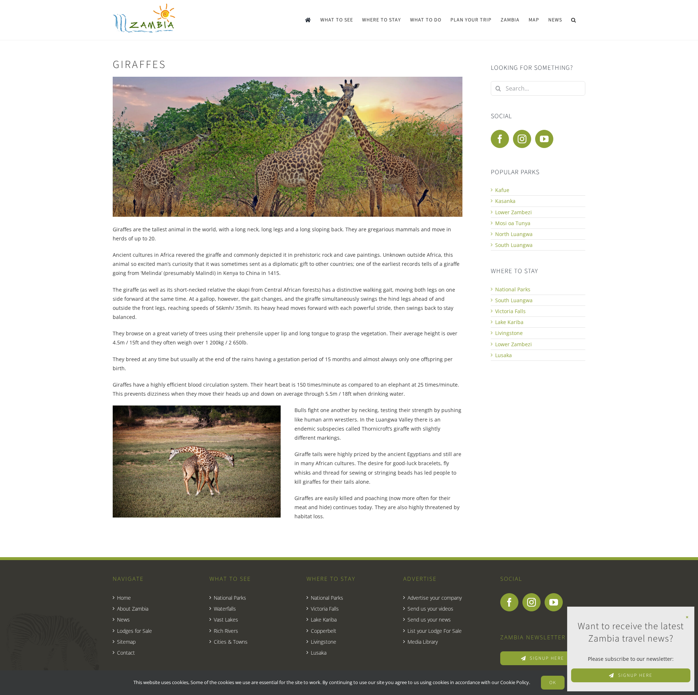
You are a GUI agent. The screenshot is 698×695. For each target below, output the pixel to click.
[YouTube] (544, 139)
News (123, 619)
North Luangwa (514, 234)
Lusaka (503, 355)
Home (124, 597)
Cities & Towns (231, 641)
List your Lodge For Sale (435, 630)
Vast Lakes (226, 619)
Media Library (423, 641)
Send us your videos (430, 608)
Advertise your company (435, 597)
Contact (126, 652)
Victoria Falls (510, 311)
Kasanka (505, 200)
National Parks (512, 289)
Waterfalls (225, 608)
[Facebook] (500, 139)
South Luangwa (514, 244)
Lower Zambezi (513, 212)
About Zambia (132, 608)
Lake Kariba (509, 322)
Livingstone (509, 332)
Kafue (502, 190)
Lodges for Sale (134, 630)
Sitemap (126, 641)
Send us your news (429, 619)
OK (552, 682)
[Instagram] (522, 139)
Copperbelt (323, 630)
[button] (573, 20)
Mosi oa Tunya (512, 223)
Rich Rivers (226, 630)
